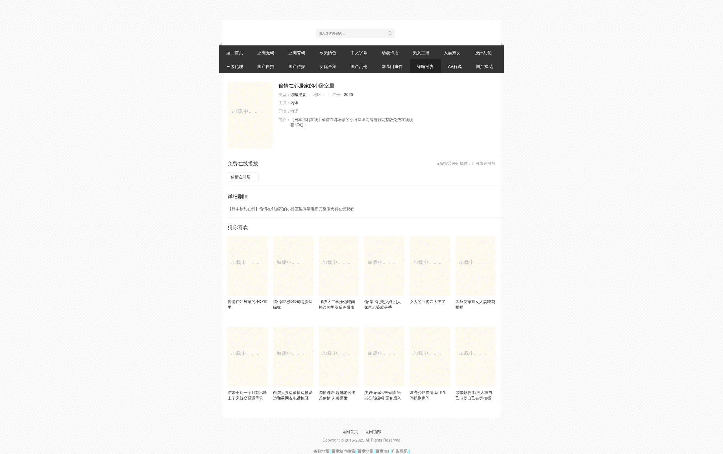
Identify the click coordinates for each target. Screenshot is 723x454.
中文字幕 (358, 52)
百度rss (382, 451)
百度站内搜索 (343, 451)
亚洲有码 (296, 52)
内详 (294, 102)
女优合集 (327, 66)
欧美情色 (327, 52)
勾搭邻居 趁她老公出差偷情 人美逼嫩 (337, 395)
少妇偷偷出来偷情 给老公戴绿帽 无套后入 (382, 395)
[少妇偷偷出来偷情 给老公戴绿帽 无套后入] (384, 357)
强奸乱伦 (483, 52)
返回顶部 (373, 431)
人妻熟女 (452, 52)
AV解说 (455, 66)
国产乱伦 (358, 66)
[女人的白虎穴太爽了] (430, 266)
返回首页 (234, 52)
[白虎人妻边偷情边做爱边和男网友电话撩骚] (293, 357)
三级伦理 (234, 66)
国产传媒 (296, 66)
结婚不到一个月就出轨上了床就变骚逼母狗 (247, 395)
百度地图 (365, 451)
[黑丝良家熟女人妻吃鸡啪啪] (475, 266)
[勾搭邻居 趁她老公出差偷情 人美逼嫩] (339, 357)
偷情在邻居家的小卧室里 (245, 176)
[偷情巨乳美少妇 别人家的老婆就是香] (384, 266)
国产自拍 (265, 66)
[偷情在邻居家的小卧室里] (250, 115)
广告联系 (400, 451)
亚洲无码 (265, 52)
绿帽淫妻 (425, 66)
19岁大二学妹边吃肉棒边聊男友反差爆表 (337, 304)
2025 (348, 94)
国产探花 (484, 66)
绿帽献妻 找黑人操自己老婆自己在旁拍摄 (474, 395)
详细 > (301, 125)
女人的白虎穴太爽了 (427, 301)
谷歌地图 (321, 451)
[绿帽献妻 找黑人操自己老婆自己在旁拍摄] (475, 357)
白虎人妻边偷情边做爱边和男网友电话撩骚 (293, 395)
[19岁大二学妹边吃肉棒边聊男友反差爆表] (339, 266)
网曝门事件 (392, 66)
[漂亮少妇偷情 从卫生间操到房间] (430, 357)
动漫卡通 (390, 52)
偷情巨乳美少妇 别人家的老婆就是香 (382, 304)
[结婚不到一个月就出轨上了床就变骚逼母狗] (247, 357)
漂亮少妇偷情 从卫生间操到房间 (428, 395)
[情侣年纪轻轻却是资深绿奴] (293, 266)
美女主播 (421, 52)
